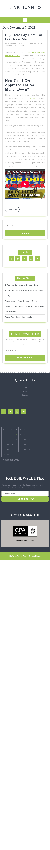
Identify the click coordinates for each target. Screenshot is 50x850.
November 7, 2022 (15, 43)
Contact (25, 395)
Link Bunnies (25, 7)
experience (34, 98)
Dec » (9, 464)
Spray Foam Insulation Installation (20, 317)
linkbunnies (31, 43)
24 (16, 449)
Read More (14, 210)
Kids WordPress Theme (18, 556)
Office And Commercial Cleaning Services (23, 285)
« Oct (3, 464)
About (25, 391)
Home (25, 387)
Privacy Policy (25, 399)
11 (21, 440)
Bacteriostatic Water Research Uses (21, 301)
